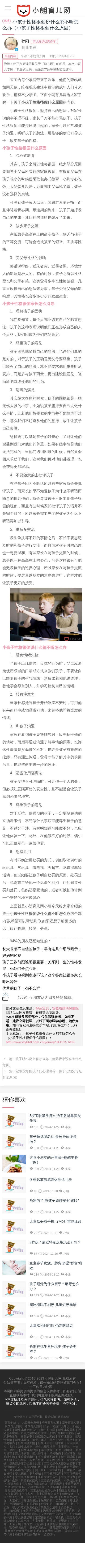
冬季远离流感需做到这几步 (51, 1180)
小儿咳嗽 (53, 1487)
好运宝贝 (42, 1008)
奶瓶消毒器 (16, 1504)
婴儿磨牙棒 (39, 1453)
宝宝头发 (27, 1493)
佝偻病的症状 (29, 1480)
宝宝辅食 (69, 1453)
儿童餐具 (15, 1500)
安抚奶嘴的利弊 (28, 1514)
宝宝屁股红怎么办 (47, 1493)
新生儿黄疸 (22, 1440)
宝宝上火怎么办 (36, 1497)
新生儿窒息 (25, 1446)
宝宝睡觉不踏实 (48, 1456)
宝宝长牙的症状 (51, 1480)
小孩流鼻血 (12, 1483)
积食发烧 (67, 1493)
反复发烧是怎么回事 (49, 1530)
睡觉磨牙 (56, 1483)
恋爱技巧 (49, 1534)
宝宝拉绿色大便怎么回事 (59, 1463)
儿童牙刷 (15, 1524)
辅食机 (59, 1517)
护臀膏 (62, 1520)
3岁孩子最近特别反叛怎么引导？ (55, 1242)
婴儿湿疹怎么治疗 (16, 1490)
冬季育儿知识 (33, 1426)
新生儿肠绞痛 (29, 1450)
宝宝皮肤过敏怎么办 (43, 1490)
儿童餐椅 (38, 1520)
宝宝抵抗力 (68, 1477)
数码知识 (50, 1416)
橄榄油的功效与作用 (28, 1534)
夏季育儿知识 (70, 1422)
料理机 (51, 1520)
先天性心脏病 (55, 1460)
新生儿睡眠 (68, 1456)
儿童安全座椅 (30, 1422)
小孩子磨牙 (72, 1483)
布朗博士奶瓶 (31, 1510)
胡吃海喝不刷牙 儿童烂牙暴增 (53, 1305)
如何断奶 (55, 1453)
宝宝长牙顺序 (52, 1473)
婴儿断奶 (41, 1470)
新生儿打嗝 (48, 1430)
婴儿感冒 (49, 1467)
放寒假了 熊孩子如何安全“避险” (54, 1200)
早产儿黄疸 (65, 1436)
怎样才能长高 (36, 1487)
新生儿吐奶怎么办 (26, 1430)
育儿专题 (10, 1422)
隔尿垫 (28, 1524)
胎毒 (38, 1463)
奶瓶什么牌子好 (53, 1510)
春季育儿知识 (50, 1422)
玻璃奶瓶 (46, 1500)
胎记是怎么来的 (45, 1436)
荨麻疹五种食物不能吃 (19, 1530)
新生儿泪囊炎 (63, 1450)
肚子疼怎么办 (38, 1527)
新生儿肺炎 (36, 1460)
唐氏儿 (13, 1450)
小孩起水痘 (69, 1487)
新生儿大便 (45, 1443)
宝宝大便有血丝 (25, 1477)
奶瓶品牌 (32, 1504)
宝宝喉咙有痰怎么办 (34, 1483)
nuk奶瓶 (14, 1510)
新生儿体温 (39, 1440)
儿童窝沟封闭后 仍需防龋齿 (51, 1326)
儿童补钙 (69, 1470)
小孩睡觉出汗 (26, 1456)
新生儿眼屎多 (66, 1430)
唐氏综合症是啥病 (20, 1463)
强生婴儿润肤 (67, 1490)
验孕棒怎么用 (17, 1527)
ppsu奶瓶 (61, 1504)
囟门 (12, 1446)
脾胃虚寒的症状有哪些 (64, 1527)
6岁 (47, 1426)
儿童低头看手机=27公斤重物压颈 (55, 1221)
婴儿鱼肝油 (31, 1500)
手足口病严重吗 (15, 1487)
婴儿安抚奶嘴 (23, 1517)
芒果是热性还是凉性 (33, 1433)
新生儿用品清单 (45, 1446)
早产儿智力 (57, 1440)
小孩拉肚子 (71, 1480)
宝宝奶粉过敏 (32, 1467)
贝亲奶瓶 (61, 1500)
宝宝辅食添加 (43, 1517)
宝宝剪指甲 (12, 1493)
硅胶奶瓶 (46, 1504)
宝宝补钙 (55, 1470)
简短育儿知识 (60, 1426)
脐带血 (59, 1443)
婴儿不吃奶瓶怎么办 (25, 1507)
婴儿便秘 (35, 1473)
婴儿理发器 (22, 1453)
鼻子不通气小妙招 (20, 1470)
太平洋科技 (36, 1416)
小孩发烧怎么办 (48, 1477)
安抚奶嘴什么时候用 (53, 1514)
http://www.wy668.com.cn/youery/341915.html (40, 1042)
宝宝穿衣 (64, 1446)
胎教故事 (26, 1436)
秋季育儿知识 (13, 1426)
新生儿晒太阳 (26, 1443)
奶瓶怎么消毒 (49, 1507)
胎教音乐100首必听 (61, 1433)
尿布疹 (53, 1497)
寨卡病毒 (46, 1450)
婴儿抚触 (20, 1473)
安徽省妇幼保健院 (65, 1008)
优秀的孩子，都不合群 (21, 988)
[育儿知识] (42, 12)
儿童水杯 (23, 1520)
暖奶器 (70, 1510)
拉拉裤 (39, 1524)
